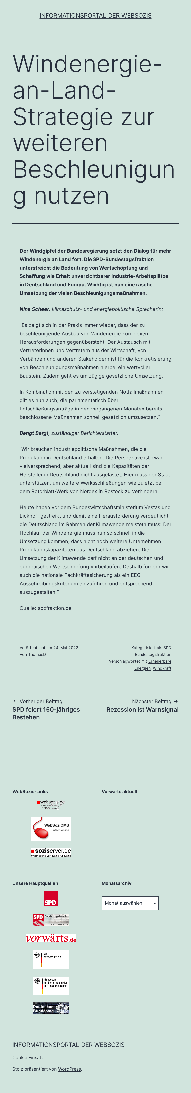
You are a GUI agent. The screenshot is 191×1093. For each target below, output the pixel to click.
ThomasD (37, 654)
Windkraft (162, 668)
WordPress (69, 1069)
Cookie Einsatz (28, 1057)
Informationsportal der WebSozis (96, 15)
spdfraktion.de (55, 608)
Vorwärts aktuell (119, 791)
